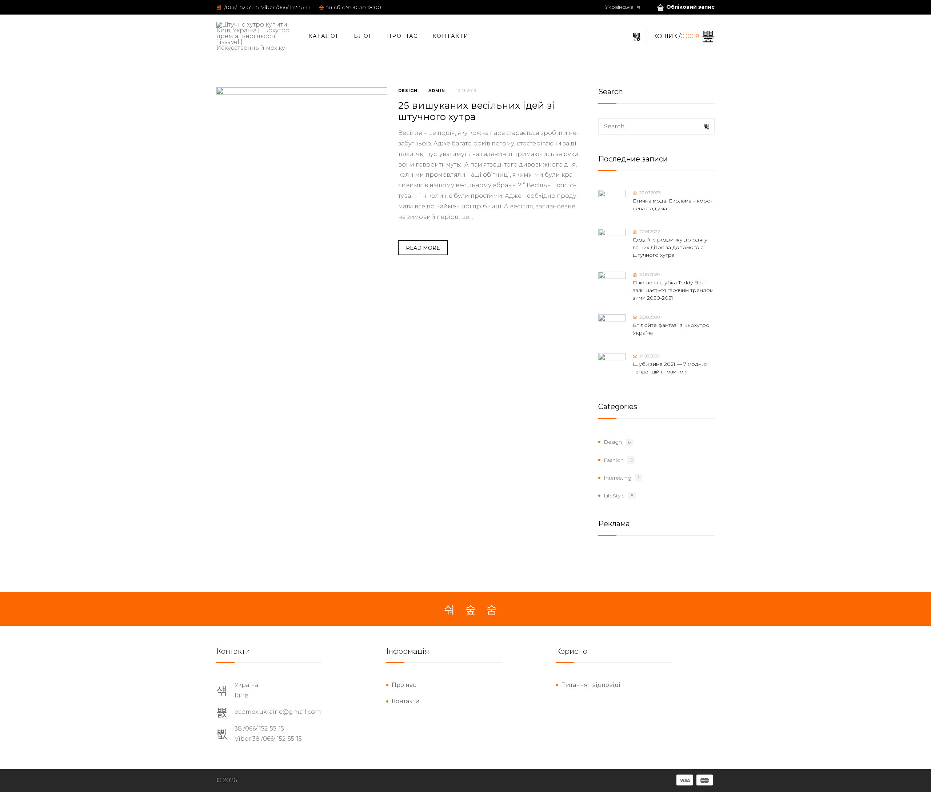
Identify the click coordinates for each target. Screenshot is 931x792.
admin (436, 90)
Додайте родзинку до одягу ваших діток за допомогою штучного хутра (670, 247)
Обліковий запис (690, 7)
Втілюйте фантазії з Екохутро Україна (671, 329)
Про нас (402, 36)
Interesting (617, 478)
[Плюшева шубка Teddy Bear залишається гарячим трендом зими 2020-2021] (612, 285)
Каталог (323, 36)
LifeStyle (614, 495)
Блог (363, 36)
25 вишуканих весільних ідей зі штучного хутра (476, 111)
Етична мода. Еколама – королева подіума (672, 204)
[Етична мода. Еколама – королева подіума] (612, 203)
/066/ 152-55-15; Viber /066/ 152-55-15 (266, 7)
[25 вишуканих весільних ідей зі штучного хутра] (301, 172)
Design (407, 90)
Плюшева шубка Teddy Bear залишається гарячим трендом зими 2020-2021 (673, 290)
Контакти (450, 36)
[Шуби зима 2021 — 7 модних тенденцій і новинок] (612, 366)
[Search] (707, 126)
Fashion (614, 460)
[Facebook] (449, 609)
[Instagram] (470, 609)
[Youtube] (491, 609)
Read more (423, 248)
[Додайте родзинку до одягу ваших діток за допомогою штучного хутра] (612, 242)
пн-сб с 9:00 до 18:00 (353, 7)
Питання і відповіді (590, 684)
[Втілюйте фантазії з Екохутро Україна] (612, 327)
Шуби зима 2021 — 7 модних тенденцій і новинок (670, 368)
